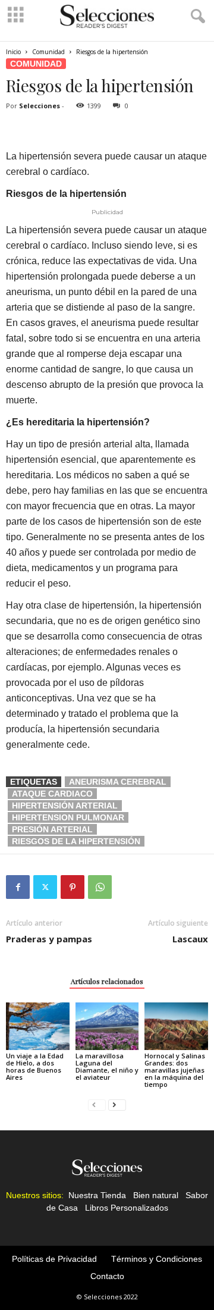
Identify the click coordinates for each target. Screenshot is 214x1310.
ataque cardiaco (52, 793)
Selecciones (39, 105)
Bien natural (155, 1195)
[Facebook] (18, 887)
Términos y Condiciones (156, 1259)
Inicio (13, 52)
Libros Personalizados (126, 1207)
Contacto (107, 1276)
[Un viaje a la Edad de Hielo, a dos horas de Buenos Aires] (38, 1026)
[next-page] (117, 1104)
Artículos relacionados (107, 981)
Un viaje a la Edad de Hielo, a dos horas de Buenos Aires (35, 1066)
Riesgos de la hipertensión (76, 841)
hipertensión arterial (65, 805)
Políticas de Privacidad (54, 1259)
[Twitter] (45, 887)
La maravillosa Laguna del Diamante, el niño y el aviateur (107, 1066)
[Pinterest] (72, 887)
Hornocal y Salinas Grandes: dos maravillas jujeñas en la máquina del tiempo (174, 1070)
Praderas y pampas (49, 939)
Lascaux (190, 939)
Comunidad (48, 52)
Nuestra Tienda (97, 1195)
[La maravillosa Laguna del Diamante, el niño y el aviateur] (107, 1026)
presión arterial (52, 829)
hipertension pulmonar (68, 817)
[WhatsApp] (100, 887)
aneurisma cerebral (117, 781)
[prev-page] (97, 1104)
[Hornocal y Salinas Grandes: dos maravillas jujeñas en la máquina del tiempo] (176, 1026)
